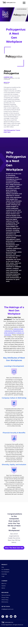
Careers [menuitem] (3, 585)
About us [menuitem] (3, 583)
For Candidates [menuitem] (5, 569)
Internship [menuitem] (4, 574)
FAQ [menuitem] (2, 567)
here (8, 132)
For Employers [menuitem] (5, 571)
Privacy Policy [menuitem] (5, 597)
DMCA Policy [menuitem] (4, 599)
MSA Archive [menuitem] (4, 602)
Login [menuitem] (2, 576)
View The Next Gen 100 (14, 548)
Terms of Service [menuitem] (5, 595)
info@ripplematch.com (7, 609)
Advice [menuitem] (3, 588)
